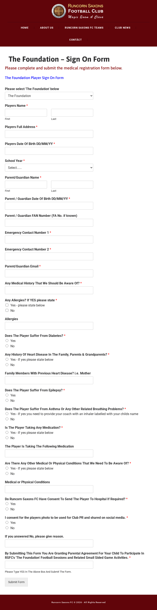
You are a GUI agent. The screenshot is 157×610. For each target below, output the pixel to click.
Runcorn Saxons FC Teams (84, 27)
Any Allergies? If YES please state (31, 300)
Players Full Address (21, 127)
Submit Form (16, 582)
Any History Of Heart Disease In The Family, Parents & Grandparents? (57, 354)
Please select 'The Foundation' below (32, 89)
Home (25, 27)
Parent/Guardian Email (23, 266)
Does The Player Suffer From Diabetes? (35, 336)
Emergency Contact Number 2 (28, 249)
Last (53, 118)
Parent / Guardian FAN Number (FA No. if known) (41, 216)
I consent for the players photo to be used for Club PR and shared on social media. (66, 518)
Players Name (16, 106)
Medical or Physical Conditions (27, 482)
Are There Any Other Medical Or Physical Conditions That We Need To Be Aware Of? (68, 463)
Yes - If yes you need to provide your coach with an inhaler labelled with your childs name (74, 414)
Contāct (75, 39)
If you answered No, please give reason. (34, 536)
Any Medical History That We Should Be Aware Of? (43, 283)
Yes (13, 341)
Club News (122, 27)
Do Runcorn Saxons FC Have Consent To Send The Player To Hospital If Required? (66, 499)
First (7, 118)
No (12, 311)
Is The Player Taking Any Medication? (34, 428)
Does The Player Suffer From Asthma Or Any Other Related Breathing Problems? (65, 409)
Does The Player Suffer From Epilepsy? (35, 390)
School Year (15, 161)
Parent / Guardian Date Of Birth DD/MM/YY (37, 199)
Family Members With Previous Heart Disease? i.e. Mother (48, 373)
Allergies (11, 319)
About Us (46, 27)
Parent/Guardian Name (23, 177)
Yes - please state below (27, 305)
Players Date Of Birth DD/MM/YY (30, 144)
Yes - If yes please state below (31, 360)
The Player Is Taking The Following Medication (39, 446)
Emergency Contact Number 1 (28, 233)
